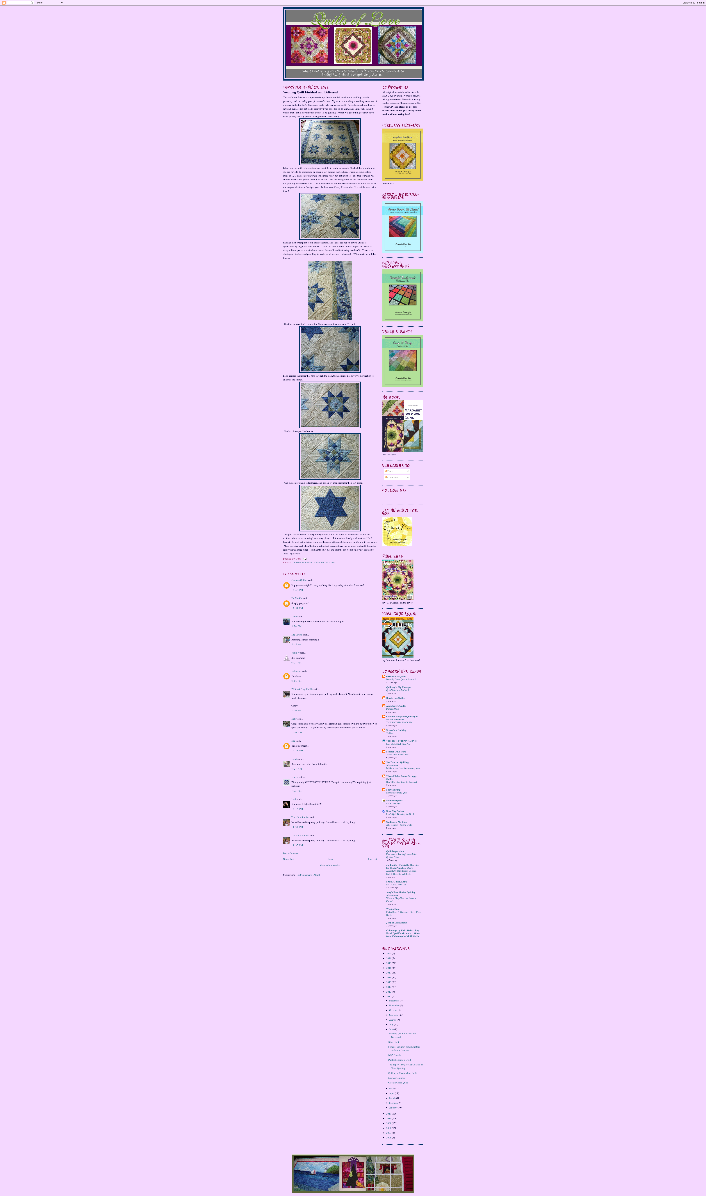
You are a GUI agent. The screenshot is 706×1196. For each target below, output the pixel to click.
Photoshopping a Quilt (399, 1059)
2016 (389, 977)
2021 (389, 953)
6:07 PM (296, 662)
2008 (389, 1128)
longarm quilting (323, 562)
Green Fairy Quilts (396, 676)
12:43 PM (297, 590)
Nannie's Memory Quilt (396, 792)
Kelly (294, 718)
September (394, 1015)
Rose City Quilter (395, 811)
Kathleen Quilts (394, 800)
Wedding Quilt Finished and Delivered (310, 92)
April (392, 1093)
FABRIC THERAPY (396, 881)
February (394, 1102)
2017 (389, 972)
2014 (389, 987)
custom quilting (302, 562)
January (393, 1107)
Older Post (372, 859)
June (391, 1029)
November (394, 1005)
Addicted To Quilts (396, 705)
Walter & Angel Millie (302, 689)
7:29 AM (296, 732)
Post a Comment (291, 853)
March (392, 1098)
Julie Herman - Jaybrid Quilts (399, 824)
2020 (389, 958)
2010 (389, 1118)
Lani (293, 799)
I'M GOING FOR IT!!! (396, 884)
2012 (389, 996)
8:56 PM (296, 710)
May (391, 1088)
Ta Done (390, 733)
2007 (389, 1132)
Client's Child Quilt (398, 1082)
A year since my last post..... (398, 754)
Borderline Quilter (396, 698)
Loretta (295, 777)
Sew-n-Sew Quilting (396, 730)
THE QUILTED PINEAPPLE (401, 741)
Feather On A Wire (396, 751)
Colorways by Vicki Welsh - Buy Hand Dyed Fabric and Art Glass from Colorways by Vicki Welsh (403, 933)
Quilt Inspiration (395, 851)
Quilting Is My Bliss (396, 821)
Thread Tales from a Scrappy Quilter (401, 777)
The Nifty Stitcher (300, 817)
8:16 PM (296, 680)
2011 (389, 1113)
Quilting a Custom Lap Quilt (402, 1073)
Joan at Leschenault (396, 922)
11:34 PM (297, 827)
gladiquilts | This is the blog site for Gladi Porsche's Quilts (402, 866)
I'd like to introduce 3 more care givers (403, 768)
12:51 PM (297, 608)
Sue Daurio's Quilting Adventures (397, 763)
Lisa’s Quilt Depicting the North (400, 814)
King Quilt (393, 1042)
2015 (389, 982)
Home (330, 859)
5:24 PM (296, 626)
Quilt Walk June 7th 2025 (397, 690)
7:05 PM (296, 790)
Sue (293, 740)
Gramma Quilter (299, 580)
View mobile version (330, 865)
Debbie (295, 616)
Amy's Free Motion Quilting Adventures (401, 893)
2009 (389, 1123)
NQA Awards (394, 1055)
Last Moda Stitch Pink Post (398, 743)
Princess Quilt (392, 708)
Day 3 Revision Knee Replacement (401, 781)
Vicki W (295, 652)
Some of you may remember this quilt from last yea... (404, 1048)
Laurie (294, 759)
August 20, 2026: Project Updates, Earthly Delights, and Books (401, 872)
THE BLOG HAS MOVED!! (399, 722)
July (391, 1024)
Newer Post (288, 859)
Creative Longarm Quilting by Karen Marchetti (402, 718)
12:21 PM (297, 750)
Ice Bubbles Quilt (394, 803)
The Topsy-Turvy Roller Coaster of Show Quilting (405, 1066)
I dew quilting (393, 789)
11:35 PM (297, 845)
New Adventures (396, 1077)
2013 (389, 991)
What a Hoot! (393, 909)
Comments (392, 477)
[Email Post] (304, 559)
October (393, 1010)
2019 (389, 963)
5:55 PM (296, 644)
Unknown (296, 670)
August (393, 1019)
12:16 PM (297, 809)
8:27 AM (296, 768)
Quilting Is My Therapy (398, 687)
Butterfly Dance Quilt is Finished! (401, 679)
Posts (390, 471)
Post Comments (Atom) (308, 874)
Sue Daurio (296, 634)
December (394, 1000)
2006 (389, 1137)
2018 (389, 967)
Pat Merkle (296, 598)
